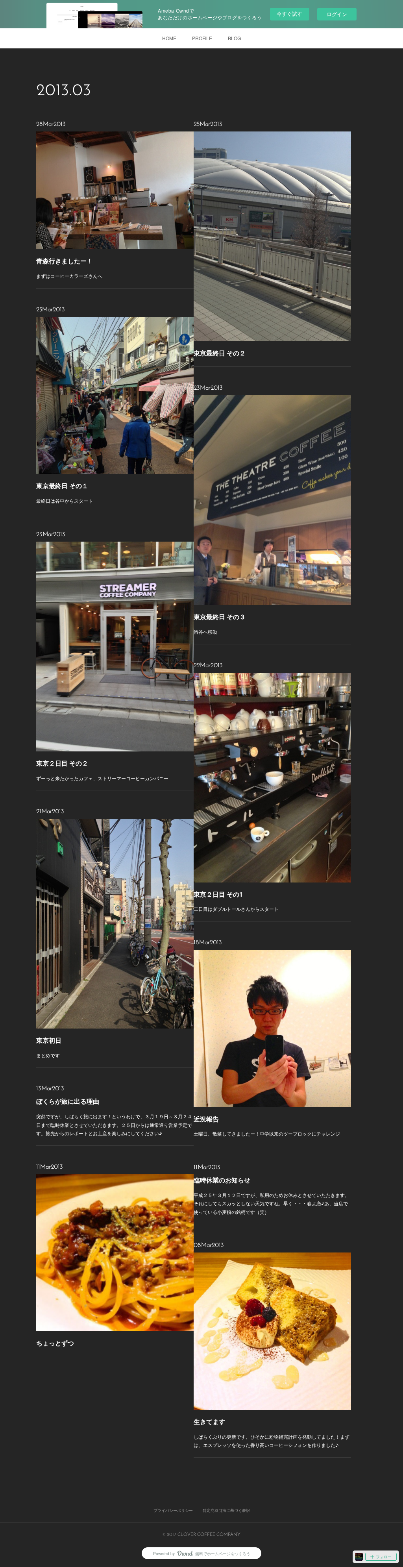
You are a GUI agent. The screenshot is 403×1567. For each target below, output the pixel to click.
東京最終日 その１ (62, 485)
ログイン (337, 14)
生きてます (209, 1421)
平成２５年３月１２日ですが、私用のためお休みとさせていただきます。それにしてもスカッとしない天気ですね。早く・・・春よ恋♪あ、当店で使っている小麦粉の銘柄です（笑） (271, 1203)
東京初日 (48, 1040)
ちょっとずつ (55, 1342)
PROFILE (202, 38)
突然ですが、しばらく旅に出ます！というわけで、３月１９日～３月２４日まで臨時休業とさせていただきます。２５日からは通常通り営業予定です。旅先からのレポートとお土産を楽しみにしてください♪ (114, 1124)
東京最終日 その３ (220, 616)
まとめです (48, 1055)
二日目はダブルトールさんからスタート (236, 908)
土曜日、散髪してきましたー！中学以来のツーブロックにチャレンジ (267, 1133)
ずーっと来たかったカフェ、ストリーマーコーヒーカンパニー (102, 778)
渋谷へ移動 (205, 631)
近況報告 (206, 1118)
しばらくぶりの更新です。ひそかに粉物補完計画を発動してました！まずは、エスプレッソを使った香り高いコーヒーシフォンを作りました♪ (271, 1441)
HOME (169, 38)
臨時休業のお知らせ (222, 1179)
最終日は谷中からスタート (64, 500)
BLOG (234, 38)
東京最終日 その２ (220, 352)
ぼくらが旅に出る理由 (67, 1101)
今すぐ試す (289, 13)
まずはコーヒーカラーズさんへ (69, 275)
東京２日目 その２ (62, 763)
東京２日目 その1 (218, 894)
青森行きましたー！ (64, 260)
